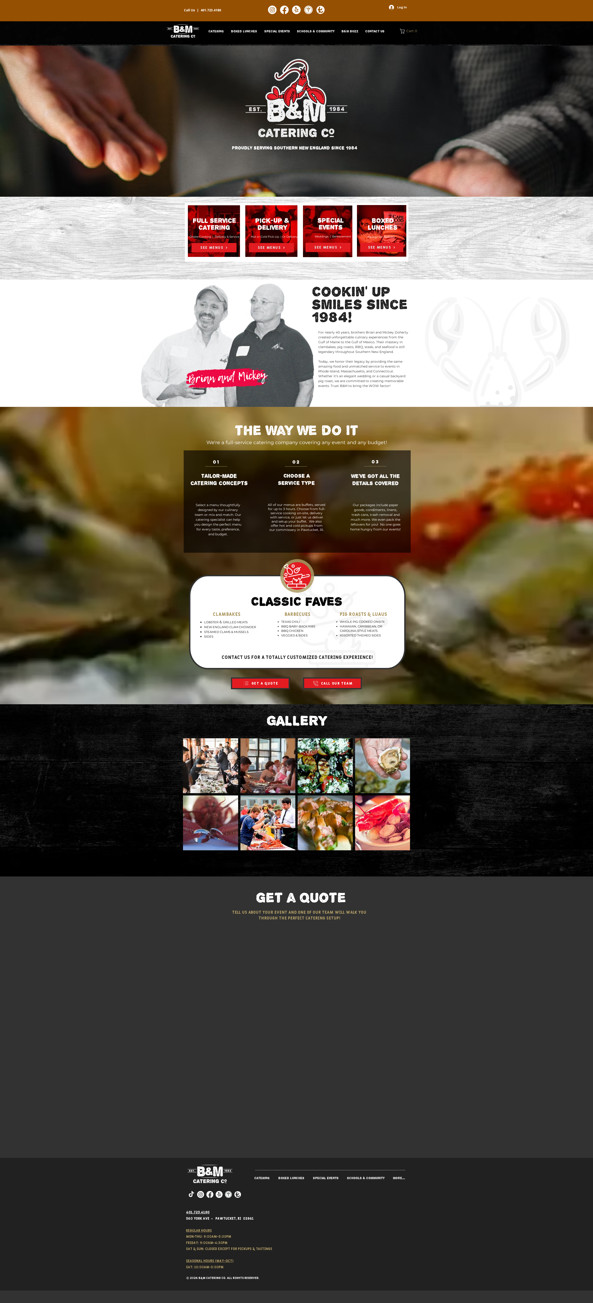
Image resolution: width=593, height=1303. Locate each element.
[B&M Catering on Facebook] (284, 10)
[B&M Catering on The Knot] (320, 10)
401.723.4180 (211, 10)
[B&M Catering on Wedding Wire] (308, 10)
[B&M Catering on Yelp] (296, 10)
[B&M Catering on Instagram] (272, 10)
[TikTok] (191, 1194)
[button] (216, 31)
